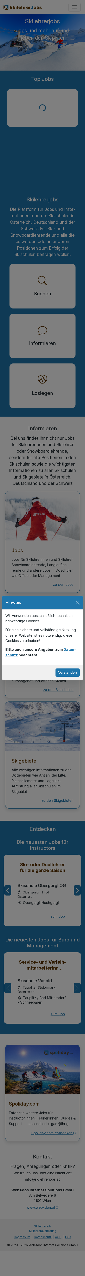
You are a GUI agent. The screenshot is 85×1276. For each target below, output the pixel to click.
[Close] (77, 602)
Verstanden (67, 672)
